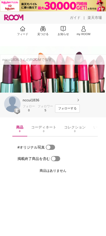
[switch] (50, 147)
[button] (12, 104)
